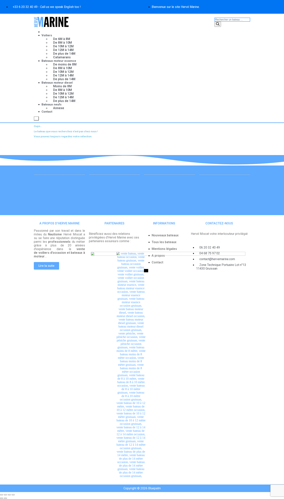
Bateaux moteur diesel (57, 82)
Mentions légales (164, 249)
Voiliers (47, 35)
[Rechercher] (217, 24)
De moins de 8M (65, 64)
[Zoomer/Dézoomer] (1, 494)
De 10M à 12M (63, 46)
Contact (47, 111)
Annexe (58, 108)
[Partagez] (9, 494)
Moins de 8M (62, 86)
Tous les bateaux (164, 242)
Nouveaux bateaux (165, 235)
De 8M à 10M (62, 42)
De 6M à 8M (61, 39)
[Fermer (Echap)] (13, 494)
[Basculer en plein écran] (5, 494)
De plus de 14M (64, 53)
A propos (158, 255)
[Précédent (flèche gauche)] (1, 498)
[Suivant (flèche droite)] (5, 498)
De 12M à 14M (63, 50)
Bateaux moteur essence (59, 61)
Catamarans (62, 57)
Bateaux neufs (51, 104)
